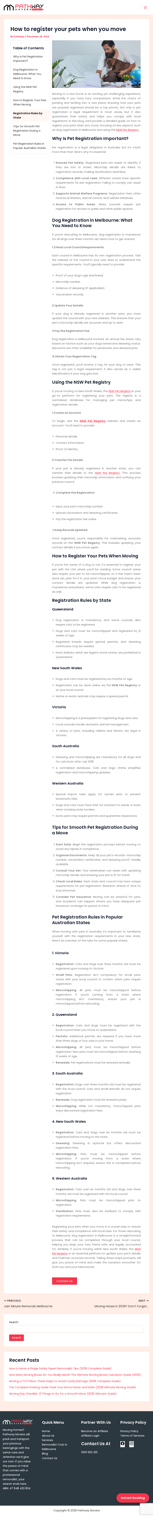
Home (46, 1431)
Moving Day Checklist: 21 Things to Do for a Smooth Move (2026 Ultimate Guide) (63, 1394)
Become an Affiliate (94, 1431)
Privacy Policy (129, 1431)
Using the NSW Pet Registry (25, 89)
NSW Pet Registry (127, 130)
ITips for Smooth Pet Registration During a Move (26, 130)
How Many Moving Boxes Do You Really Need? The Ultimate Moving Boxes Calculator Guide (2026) (75, 1375)
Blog (45, 1453)
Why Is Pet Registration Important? (28, 59)
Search (13, 1322)
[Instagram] (131, 1445)
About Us (48, 1436)
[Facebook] (122, 1445)
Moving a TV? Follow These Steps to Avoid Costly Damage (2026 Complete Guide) (65, 1381)
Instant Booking (133, 1498)
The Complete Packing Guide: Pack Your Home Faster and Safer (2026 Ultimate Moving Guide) (72, 1387)
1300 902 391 (89, 1452)
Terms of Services (132, 1436)
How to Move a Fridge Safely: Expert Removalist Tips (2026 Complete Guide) (60, 1368)
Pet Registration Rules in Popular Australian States (29, 146)
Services (47, 1440)
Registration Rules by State (27, 115)
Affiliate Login (90, 1436)
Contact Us (49, 1458)
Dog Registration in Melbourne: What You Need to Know (27, 74)
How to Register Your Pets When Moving (29, 102)
